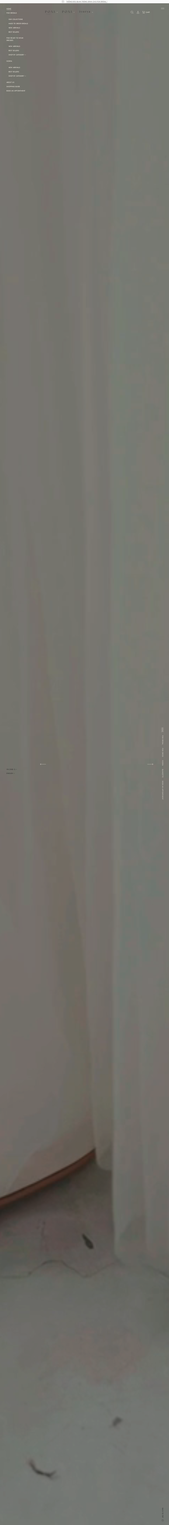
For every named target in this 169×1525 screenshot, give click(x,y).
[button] (132, 12)
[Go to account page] (138, 12)
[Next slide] (150, 764)
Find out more (85, 779)
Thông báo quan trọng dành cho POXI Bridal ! (86, 1)
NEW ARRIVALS (114, 779)
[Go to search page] (132, 12)
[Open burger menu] (162, 8)
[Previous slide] (43, 764)
